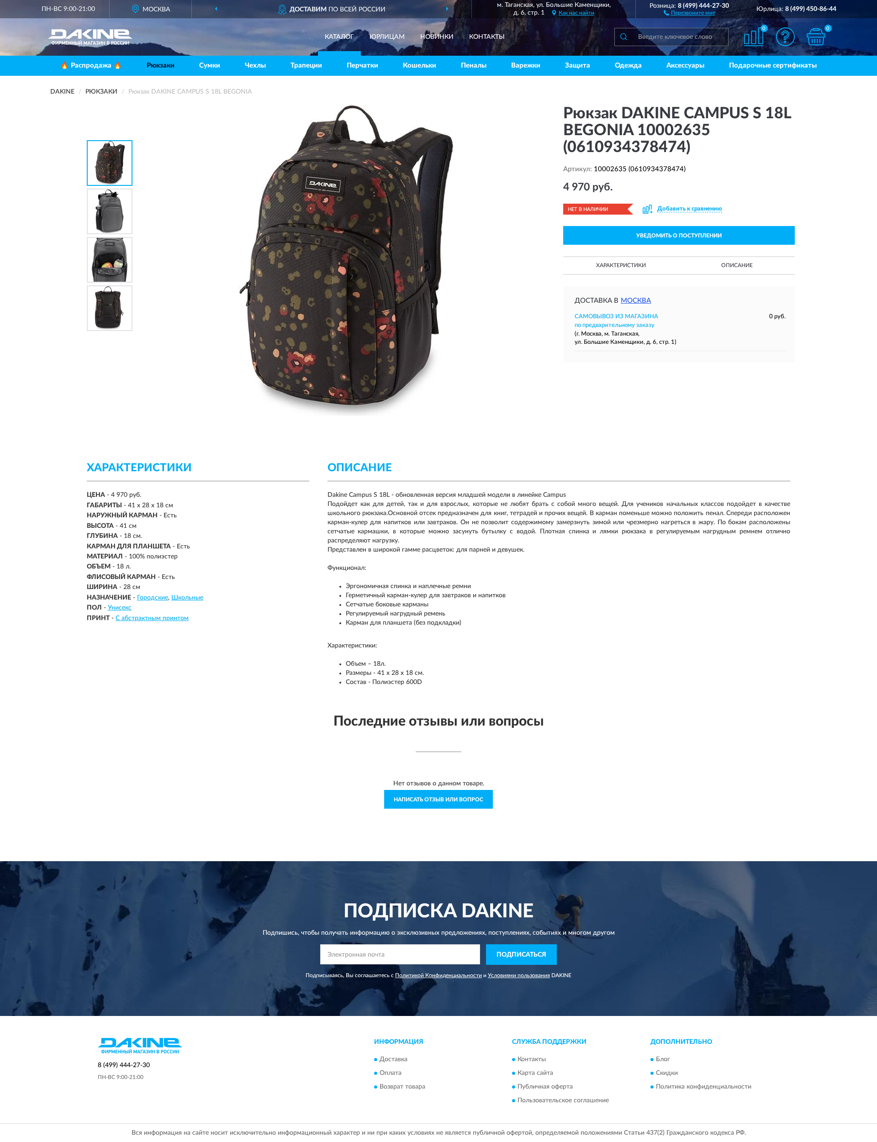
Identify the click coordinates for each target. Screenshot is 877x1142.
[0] (816, 36)
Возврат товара (402, 1087)
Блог (663, 1060)
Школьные (187, 598)
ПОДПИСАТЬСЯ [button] (521, 955)
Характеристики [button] (621, 265)
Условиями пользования (519, 975)
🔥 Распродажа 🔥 (91, 65)
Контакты (487, 37)
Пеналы (473, 65)
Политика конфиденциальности (703, 1087)
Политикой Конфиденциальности (438, 975)
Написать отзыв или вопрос (438, 799)
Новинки (437, 37)
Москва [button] (636, 300)
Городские (152, 598)
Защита (577, 65)
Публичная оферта (545, 1087)
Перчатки (362, 65)
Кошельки (419, 65)
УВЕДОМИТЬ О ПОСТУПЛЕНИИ (679, 235)
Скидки (667, 1073)
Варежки (525, 65)
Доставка (393, 1060)
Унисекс (120, 608)
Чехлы (255, 65)
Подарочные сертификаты (773, 65)
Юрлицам (387, 37)
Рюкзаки (160, 65)
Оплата (391, 1073)
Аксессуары (685, 65)
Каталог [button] (339, 37)
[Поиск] (623, 37)
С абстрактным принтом (152, 618)
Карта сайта (535, 1073)
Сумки (209, 65)
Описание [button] (737, 265)
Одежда (628, 65)
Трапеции (306, 65)
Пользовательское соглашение (563, 1101)
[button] (689, 12)
